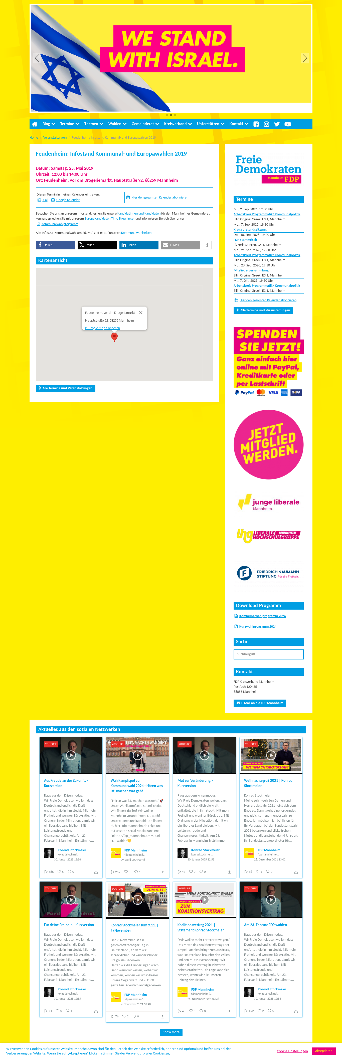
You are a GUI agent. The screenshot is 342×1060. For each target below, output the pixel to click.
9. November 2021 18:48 (136, 1004)
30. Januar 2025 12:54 (267, 998)
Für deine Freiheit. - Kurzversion (69, 925)
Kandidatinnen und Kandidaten (138, 214)
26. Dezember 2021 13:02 (269, 859)
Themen (91, 124)
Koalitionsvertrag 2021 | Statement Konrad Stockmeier (201, 927)
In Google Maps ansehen (102, 328)
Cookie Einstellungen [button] (292, 1051)
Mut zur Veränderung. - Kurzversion (195, 783)
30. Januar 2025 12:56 (67, 859)
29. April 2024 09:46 (133, 859)
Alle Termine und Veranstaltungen (67, 388)
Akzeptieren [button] (323, 1051)
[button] (167, 115)
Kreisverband (175, 124)
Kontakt (236, 124)
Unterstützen (208, 124)
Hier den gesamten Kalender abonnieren (159, 198)
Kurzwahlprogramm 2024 (257, 627)
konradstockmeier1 (68, 854)
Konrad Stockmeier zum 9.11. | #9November (134, 928)
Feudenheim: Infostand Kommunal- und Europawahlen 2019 (111, 154)
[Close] (141, 313)
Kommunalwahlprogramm (60, 224)
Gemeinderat (143, 124)
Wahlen (114, 124)
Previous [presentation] (37, 58)
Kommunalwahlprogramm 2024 (262, 616)
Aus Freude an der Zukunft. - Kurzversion (66, 783)
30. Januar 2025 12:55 (201, 859)
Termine (67, 124)
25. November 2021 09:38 (203, 999)
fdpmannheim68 (134, 854)
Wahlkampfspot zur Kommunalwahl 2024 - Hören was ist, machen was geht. (137, 786)
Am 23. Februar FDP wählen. (266, 925)
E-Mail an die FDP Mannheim (262, 703)
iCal (45, 200)
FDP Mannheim (135, 850)
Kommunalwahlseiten (136, 233)
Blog (46, 124)
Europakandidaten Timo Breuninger (110, 219)
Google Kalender (68, 200)
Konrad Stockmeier (72, 850)
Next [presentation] (305, 58)
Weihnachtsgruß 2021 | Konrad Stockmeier (268, 783)
